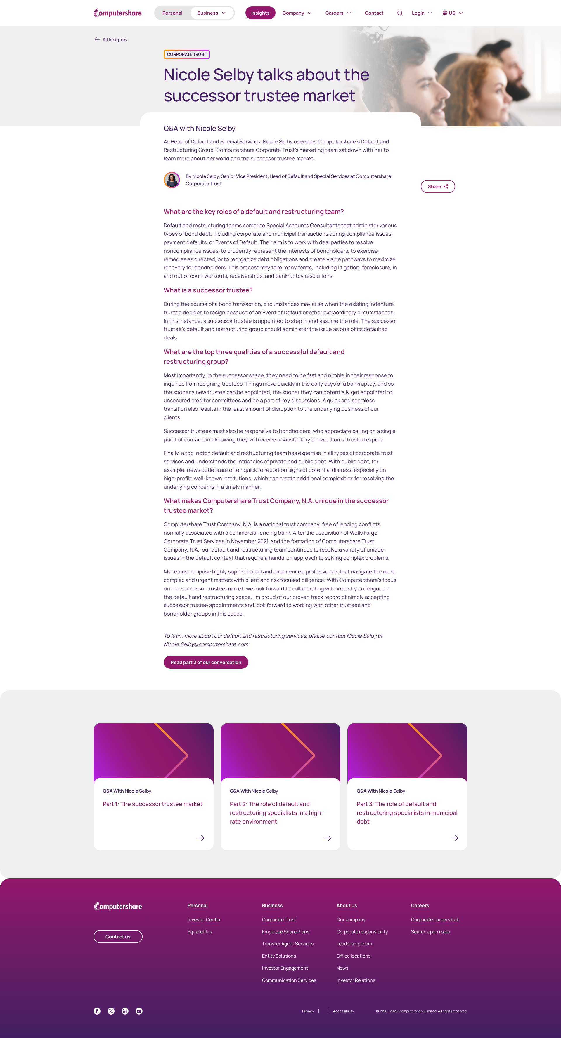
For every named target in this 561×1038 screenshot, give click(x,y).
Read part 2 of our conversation (206, 662)
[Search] (400, 13)
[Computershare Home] (118, 907)
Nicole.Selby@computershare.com (206, 644)
